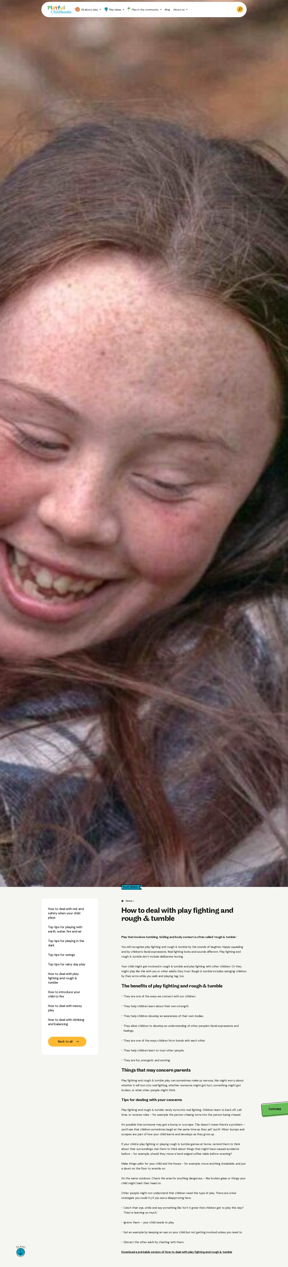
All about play (89, 9)
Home (129, 901)
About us (179, 9)
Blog (167, 9)
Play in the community (145, 9)
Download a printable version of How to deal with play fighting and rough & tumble (176, 1252)
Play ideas (115, 9)
